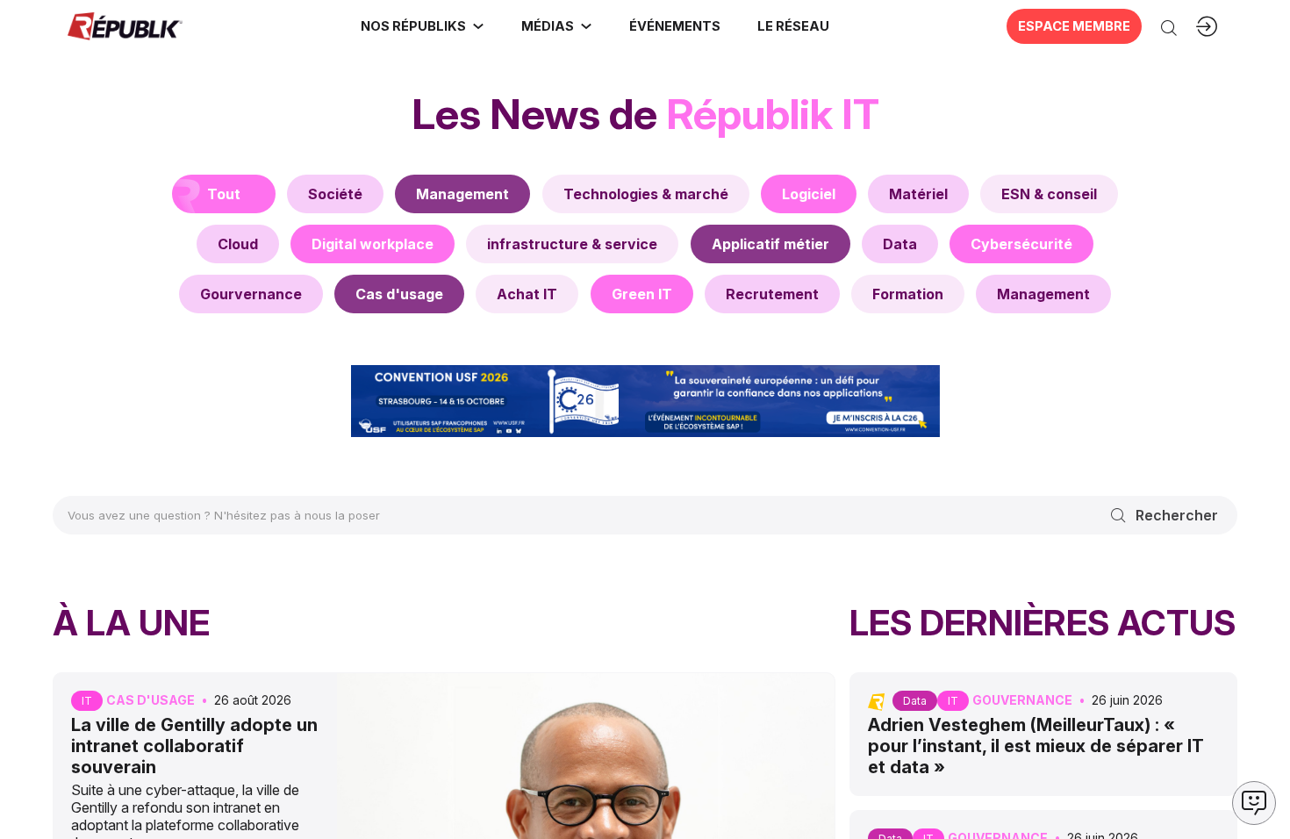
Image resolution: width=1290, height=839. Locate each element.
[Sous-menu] (478, 26)
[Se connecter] (1206, 26)
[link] (422, 26)
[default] (335, 194)
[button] (674, 26)
